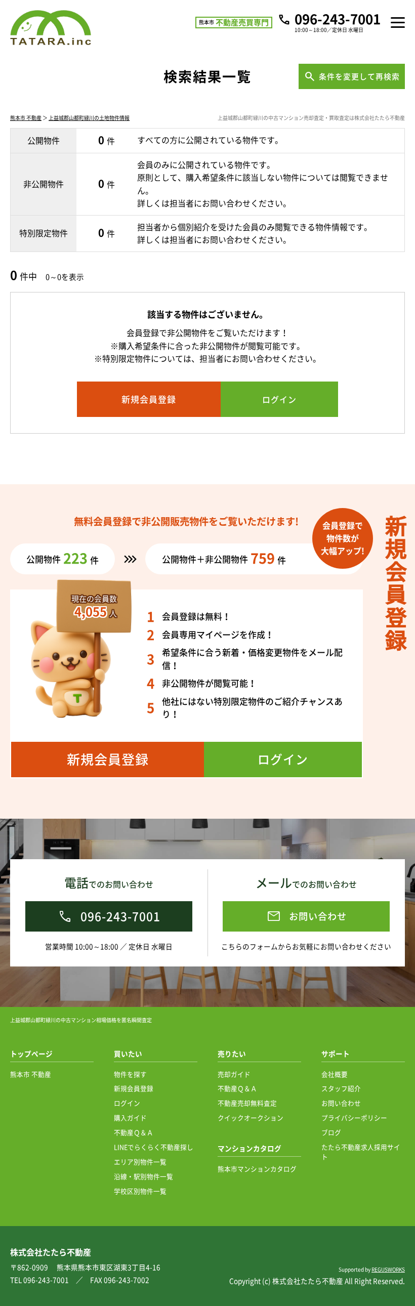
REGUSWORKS (388, 1269)
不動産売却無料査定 (247, 1103)
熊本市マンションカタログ (257, 1168)
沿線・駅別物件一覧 (143, 1176)
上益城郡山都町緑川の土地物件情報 (89, 117)
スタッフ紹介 (341, 1088)
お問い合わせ (341, 1103)
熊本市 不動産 (26, 117)
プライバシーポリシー (354, 1117)
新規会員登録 (133, 1088)
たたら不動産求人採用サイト (360, 1151)
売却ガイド (234, 1074)
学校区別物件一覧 (140, 1191)
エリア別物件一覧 (140, 1161)
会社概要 (334, 1074)
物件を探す (130, 1074)
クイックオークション (250, 1117)
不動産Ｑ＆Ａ (133, 1132)
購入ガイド (130, 1117)
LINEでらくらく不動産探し (153, 1147)
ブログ (331, 1132)
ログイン (127, 1103)
